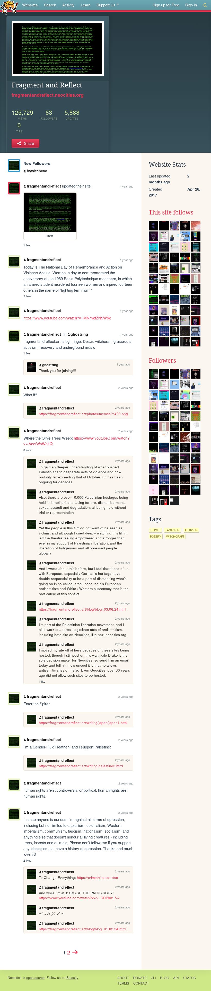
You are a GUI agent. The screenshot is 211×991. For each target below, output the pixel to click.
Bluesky (72, 977)
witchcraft (175, 536)
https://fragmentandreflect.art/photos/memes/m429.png (83, 413)
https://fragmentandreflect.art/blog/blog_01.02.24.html (82, 928)
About (123, 977)
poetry (155, 536)
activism (191, 530)
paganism (172, 530)
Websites (30, 4)
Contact (141, 983)
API (176, 977)
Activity (68, 4)
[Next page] (75, 952)
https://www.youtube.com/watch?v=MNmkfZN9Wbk (67, 317)
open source (35, 977)
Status (189, 977)
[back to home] (9, 7)
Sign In (191, 4)
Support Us (106, 4)
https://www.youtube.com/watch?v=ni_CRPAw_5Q (79, 897)
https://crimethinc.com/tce (97, 877)
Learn (85, 4)
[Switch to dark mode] (205, 5)
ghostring (79, 334)
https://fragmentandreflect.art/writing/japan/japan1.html (83, 722)
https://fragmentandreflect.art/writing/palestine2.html (81, 765)
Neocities (15, 977)
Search (50, 4)
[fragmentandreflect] (14, 165)
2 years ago (125, 388)
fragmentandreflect (44, 186)
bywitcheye (37, 171)
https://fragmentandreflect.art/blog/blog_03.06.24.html (82, 609)
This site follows (171, 212)
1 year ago (126, 186)
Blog (164, 977)
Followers (162, 360)
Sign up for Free (166, 4)
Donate (140, 977)
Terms (123, 983)
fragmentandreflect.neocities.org (48, 95)
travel (155, 530)
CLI (153, 977)
